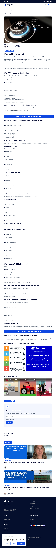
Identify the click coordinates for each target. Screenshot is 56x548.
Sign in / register (33, 517)
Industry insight (11, 10)
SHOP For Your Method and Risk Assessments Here (28, 116)
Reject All (14, 543)
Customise (7, 543)
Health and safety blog (20, 10)
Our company (6, 517)
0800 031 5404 (49, 1)
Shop (31, 505)
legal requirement (21, 59)
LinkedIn (6, 530)
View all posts (8, 442)
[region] (14, 540)
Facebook (6, 528)
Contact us (32, 519)
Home (5, 10)
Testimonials (6, 521)
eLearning (32, 506)
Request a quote (33, 509)
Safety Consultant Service (34, 508)
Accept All (21, 543)
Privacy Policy (11, 419)
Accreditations (32, 503)
